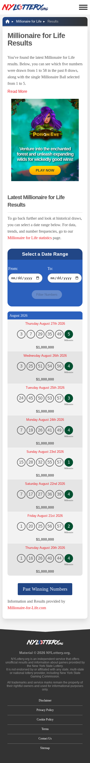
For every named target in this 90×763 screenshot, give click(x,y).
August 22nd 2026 (45, 484)
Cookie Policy (45, 719)
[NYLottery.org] (25, 7)
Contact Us (45, 738)
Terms (45, 729)
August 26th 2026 (45, 355)
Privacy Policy (45, 710)
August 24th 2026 (45, 420)
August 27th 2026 (45, 323)
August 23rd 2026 (45, 452)
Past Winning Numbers (45, 589)
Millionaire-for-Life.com (27, 608)
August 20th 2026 (45, 548)
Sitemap (45, 748)
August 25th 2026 (45, 388)
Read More (17, 91)
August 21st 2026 (45, 516)
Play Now (45, 170)
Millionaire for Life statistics (30, 238)
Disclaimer (45, 700)
